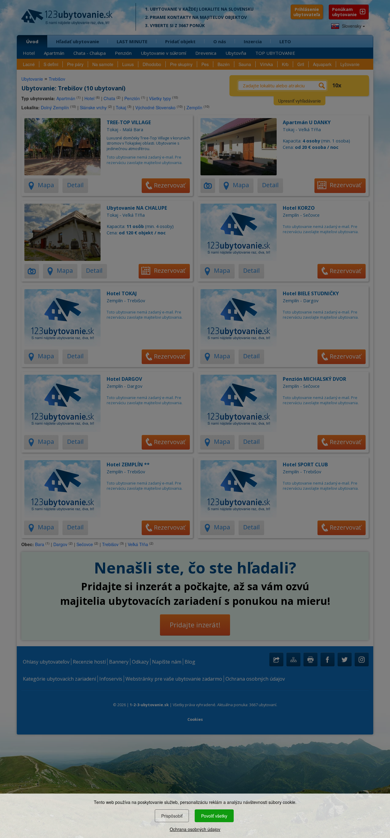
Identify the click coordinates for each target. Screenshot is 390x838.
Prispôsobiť (172, 816)
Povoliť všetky (214, 816)
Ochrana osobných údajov (195, 829)
